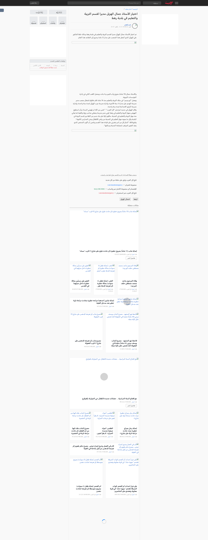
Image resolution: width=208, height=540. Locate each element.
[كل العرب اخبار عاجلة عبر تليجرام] (54, 3)
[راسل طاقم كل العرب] (50, 3)
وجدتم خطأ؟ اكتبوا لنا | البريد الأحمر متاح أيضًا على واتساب (118, 175)
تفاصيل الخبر (131, 258)
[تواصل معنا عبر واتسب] (45, 3)
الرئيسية (135, 9)
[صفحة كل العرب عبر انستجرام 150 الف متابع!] (63, 3)
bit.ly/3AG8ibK (99, 189)
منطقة (155, 3)
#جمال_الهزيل (125, 199)
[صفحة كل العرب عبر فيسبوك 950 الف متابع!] (58, 3)
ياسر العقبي (127, 25)
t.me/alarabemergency (115, 185)
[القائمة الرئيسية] (176, 3)
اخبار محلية (128, 9)
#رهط (135, 199)
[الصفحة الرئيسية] (169, 3)
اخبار (133, 254)
